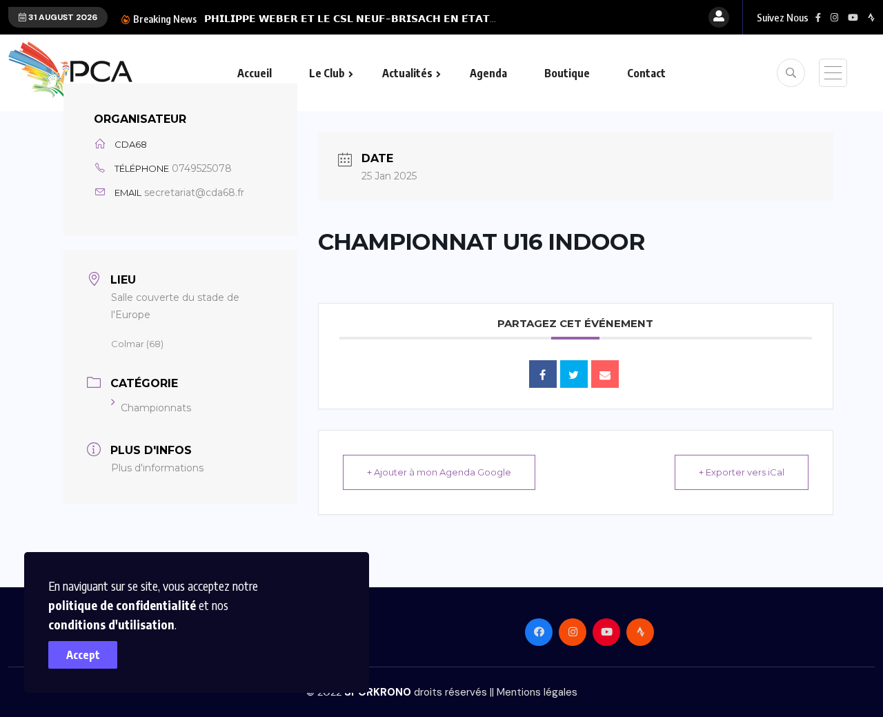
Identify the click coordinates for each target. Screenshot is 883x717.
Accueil (254, 73)
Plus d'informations (157, 468)
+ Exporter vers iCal (741, 472)
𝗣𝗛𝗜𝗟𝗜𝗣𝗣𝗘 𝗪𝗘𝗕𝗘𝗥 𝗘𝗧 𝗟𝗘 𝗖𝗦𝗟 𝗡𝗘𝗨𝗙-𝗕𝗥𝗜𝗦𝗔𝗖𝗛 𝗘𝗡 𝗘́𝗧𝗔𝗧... (350, 18)
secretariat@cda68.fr (194, 192)
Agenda (488, 73)
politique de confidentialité (122, 605)
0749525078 (202, 168)
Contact (646, 73)
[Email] (605, 374)
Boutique (567, 73)
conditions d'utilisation (111, 624)
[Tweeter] (574, 374)
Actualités (407, 73)
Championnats (156, 408)
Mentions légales (537, 692)
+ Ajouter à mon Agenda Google (439, 472)
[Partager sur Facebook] (543, 374)
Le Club (327, 73)
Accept (83, 655)
